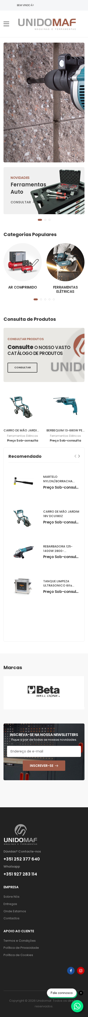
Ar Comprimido (22, 287)
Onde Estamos (15, 911)
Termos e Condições (20, 940)
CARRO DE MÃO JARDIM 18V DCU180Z (32, 430)
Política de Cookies (18, 955)
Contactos (11, 918)
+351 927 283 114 (20, 874)
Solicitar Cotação (29, 111)
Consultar (21, 203)
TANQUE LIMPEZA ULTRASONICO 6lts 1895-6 (57, 585)
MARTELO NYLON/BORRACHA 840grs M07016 (58, 481)
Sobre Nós (11, 896)
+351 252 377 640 (22, 859)
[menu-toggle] (6, 24)
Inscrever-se (41, 765)
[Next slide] (79, 456)
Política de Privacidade (21, 947)
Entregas (10, 904)
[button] (40, 220)
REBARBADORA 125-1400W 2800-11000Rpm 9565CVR (58, 551)
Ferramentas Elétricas (65, 289)
